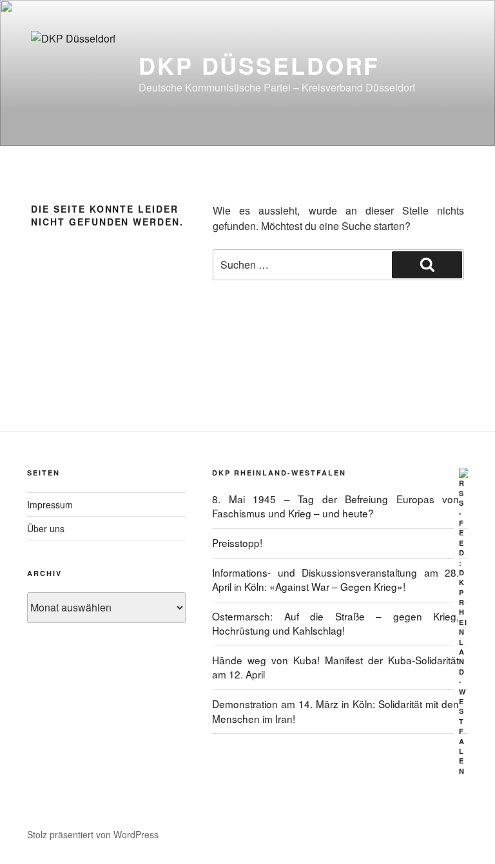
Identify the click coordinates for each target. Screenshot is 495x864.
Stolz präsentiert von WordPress (93, 834)
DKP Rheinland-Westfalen (279, 472)
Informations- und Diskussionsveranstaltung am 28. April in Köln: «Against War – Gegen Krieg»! (335, 579)
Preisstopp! (237, 542)
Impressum (50, 504)
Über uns (45, 528)
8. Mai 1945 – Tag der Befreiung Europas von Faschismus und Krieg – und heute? (335, 506)
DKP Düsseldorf (259, 65)
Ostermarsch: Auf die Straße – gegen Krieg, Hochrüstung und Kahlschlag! (335, 623)
